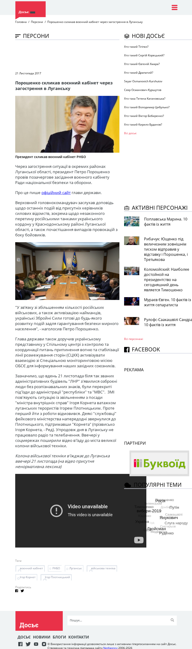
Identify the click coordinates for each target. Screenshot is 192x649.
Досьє (24, 637)
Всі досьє (130, 133)
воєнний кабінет (31, 568)
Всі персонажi (133, 339)
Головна (21, 22)
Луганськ (75, 568)
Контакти (78, 637)
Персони (37, 22)
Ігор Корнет (28, 577)
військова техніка (103, 568)
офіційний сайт (56, 192)
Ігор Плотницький (57, 577)
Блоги (59, 637)
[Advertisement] (100, 55)
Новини (41, 637)
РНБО (56, 568)
